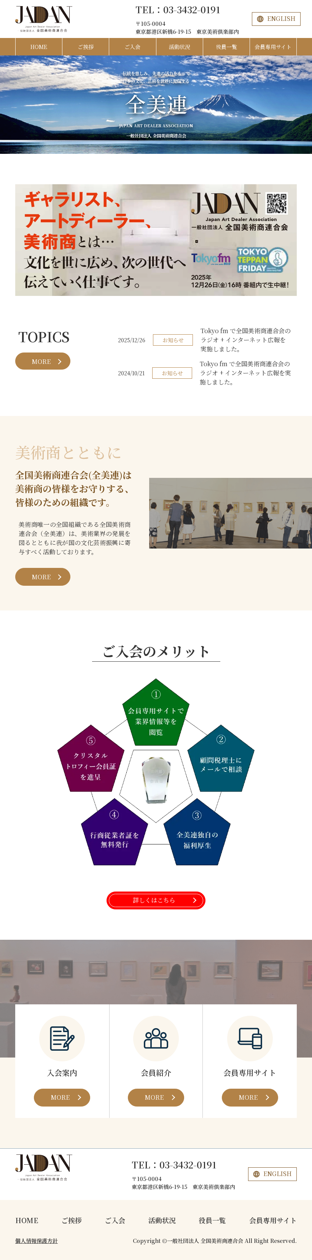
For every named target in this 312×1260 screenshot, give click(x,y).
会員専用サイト (273, 47)
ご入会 (132, 47)
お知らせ (173, 340)
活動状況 (179, 47)
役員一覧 (226, 47)
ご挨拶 (86, 47)
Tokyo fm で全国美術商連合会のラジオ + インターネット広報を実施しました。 (246, 339)
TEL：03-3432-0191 (177, 9)
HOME (38, 47)
